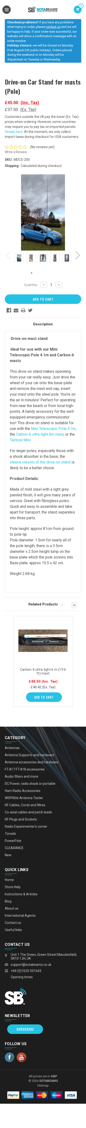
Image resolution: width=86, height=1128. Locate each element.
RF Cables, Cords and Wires (25, 805)
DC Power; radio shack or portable (30, 784)
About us (11, 908)
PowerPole (13, 841)
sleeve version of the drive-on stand (40, 462)
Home (9, 880)
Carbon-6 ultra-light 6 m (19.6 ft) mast (43, 671)
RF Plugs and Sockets (21, 819)
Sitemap (43, 1085)
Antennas (12, 748)
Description (43, 324)
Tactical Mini (20, 440)
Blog (8, 901)
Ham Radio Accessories (22, 791)
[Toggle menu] (6, 9)
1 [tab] (31, 273)
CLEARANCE (14, 848)
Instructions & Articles (21, 894)
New (8, 855)
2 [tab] (39, 273)
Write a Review (16, 152)
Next (77, 255)
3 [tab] (46, 273)
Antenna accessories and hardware (31, 762)
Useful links (13, 930)
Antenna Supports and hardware (29, 755)
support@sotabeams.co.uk (31, 965)
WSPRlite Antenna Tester (24, 798)
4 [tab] (54, 273)
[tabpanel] (19, 258)
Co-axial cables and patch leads (28, 812)
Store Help (13, 887)
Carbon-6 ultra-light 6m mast (40, 434)
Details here (14, 132)
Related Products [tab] (43, 604)
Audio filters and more (21, 776)
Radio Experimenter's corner (26, 826)
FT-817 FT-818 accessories (25, 769)
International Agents (20, 915)
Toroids (10, 834)
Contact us (13, 923)
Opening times (22, 977)
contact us (53, 27)
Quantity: (31, 285)
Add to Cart (44, 697)
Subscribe (25, 1029)
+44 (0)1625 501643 (26, 971)
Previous (8, 255)
